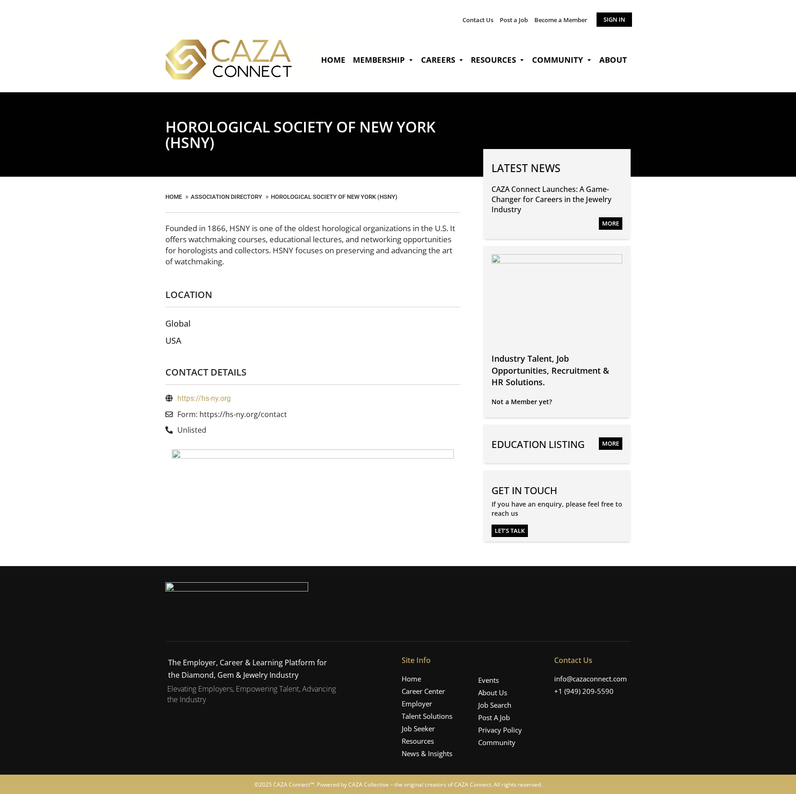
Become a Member (560, 20)
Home (333, 59)
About (613, 59)
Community (557, 59)
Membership (379, 59)
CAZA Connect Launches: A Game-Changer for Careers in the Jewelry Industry (551, 199)
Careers (438, 59)
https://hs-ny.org (204, 398)
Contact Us (477, 20)
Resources (493, 59)
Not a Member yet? (522, 401)
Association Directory (226, 196)
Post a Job (514, 20)
